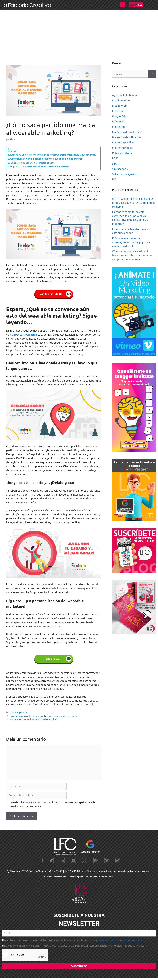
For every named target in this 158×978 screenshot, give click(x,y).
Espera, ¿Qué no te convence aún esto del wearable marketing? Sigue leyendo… (53, 154)
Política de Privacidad (88, 876)
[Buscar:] (130, 74)
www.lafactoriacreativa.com (134, 871)
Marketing (118, 126)
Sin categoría (120, 168)
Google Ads (119, 116)
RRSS (115, 158)
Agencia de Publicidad (125, 95)
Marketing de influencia (126, 137)
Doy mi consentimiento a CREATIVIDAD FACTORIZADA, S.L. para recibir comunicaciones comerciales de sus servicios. (74, 945)
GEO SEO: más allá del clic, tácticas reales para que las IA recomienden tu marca (133, 202)
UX (114, 179)
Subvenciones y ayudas (126, 174)
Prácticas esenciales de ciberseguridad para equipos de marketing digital (131, 241)
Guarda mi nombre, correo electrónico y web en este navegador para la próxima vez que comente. (52, 804)
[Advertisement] (79, 33)
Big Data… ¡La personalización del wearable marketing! (40, 166)
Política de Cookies (106, 876)
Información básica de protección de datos (120, 940)
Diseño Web (119, 105)
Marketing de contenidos (127, 131)
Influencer (118, 121)
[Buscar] (152, 74)
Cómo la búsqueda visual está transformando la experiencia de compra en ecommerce (132, 255)
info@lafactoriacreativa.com (99, 871)
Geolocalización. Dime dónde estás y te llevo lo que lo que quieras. (46, 158)
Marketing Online (18, 712)
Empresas (118, 110)
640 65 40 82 (72, 871)
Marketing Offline (123, 142)
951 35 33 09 (54, 871)
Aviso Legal (73, 876)
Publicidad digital (122, 152)
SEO (114, 163)
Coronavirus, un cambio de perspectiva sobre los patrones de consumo (43, 715)
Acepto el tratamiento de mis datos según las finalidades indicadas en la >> (75, 940)
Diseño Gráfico (121, 100)
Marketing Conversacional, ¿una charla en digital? (33, 719)
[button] (122, 4)
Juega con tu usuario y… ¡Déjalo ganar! (32, 162)
